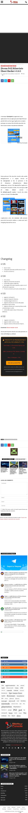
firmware (11, 696)
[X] (5, 80)
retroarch (4, 713)
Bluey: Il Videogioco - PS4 (14, 357)
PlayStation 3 (17, 707)
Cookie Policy (23, 809)
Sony (11, 713)
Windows (13, 807)
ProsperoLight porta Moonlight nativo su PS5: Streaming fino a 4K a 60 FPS (4, 470)
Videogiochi (3, 795)
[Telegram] (18, 748)
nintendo (5, 704)
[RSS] (15, 748)
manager (4, 701)
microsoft (12, 701)
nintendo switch (14, 703)
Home (2, 64)
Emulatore (4, 693)
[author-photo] (14, 451)
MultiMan (23, 701)
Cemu (17, 688)
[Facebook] (2, 80)
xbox (18, 716)
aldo (18, 685)
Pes (24, 703)
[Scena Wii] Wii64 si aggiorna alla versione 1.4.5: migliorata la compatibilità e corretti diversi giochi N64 (13, 471)
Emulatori (9, 809)
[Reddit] (12, 748)
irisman (6, 698)
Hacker (15, 439)
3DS (2, 685)
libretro (17, 698)
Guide (9, 807)
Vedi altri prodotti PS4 (14, 363)
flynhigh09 (11, 439)
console (9, 690)
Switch (15, 713)
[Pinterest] (9, 80)
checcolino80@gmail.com (16, 745)
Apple (3, 688)
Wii (9, 716)
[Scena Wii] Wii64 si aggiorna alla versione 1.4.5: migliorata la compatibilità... (18, 767)
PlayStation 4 (3, 709)
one (21, 703)
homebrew (20, 696)
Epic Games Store (15, 693)
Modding (3, 793)
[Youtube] (24, 748)
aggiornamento (10, 685)
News (5, 64)
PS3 (15, 710)
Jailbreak (11, 698)
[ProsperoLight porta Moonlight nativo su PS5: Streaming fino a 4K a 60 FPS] (5, 464)
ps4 (20, 710)
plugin (10, 710)
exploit (3, 696)
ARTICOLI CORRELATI (8, 459)
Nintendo (3, 797)
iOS (2, 698)
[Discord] (3, 748)
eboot (6, 439)
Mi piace (24, 661)
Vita (24, 713)
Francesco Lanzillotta (8, 584)
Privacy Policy (16, 809)
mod (18, 701)
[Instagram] (9, 748)
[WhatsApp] (12, 80)
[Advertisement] (14, 19)
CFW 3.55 (3, 690)
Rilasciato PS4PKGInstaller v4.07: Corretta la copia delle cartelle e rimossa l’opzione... (18, 775)
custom (16, 690)
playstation (6, 707)
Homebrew (3, 790)
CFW (21, 688)
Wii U (13, 716)
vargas (20, 713)
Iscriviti (24, 677)
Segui (25, 664)
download (22, 690)
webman (3, 716)
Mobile (23, 807)
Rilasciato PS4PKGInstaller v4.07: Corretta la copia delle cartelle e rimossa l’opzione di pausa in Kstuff (23, 471)
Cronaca (9, 64)
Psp (24, 710)
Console (18, 807)
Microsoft (3, 799)
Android (22, 685)
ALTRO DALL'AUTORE (20, 459)
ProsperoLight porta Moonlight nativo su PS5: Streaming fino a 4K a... (17, 759)
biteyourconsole (9, 688)
